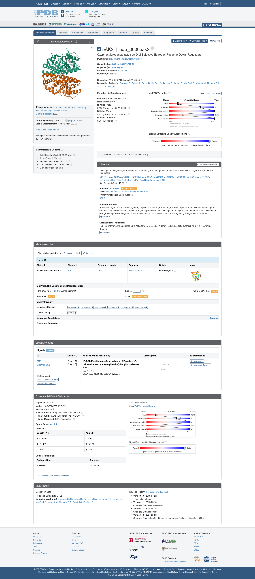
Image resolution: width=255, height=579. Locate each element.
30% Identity (72, 307)
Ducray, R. (168, 83)
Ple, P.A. (139, 179)
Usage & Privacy (40, 553)
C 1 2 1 (53, 424)
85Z (39, 361)
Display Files (180, 40)
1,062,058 (93, 11)
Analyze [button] (91, 3)
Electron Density (43, 110)
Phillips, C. (113, 86)
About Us (37, 536)
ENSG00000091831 (139, 297)
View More (106, 217)
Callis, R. (146, 83)
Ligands (135, 32)
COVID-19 (147, 3)
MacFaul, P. (189, 83)
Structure (63, 32)
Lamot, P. (178, 83)
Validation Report (61, 110)
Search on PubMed (129, 188)
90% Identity (112, 307)
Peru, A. (120, 179)
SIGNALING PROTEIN (123, 64)
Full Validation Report (144, 406)
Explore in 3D (75, 120)
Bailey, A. (136, 83)
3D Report (206, 93)
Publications (38, 543)
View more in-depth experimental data (53, 475)
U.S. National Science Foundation (88, 569)
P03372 (56, 290)
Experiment (93, 32)
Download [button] (104, 3)
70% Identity (99, 307)
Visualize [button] (78, 3)
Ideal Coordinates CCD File (48, 379)
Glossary (76, 546)
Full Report (217, 93)
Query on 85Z (43, 364)
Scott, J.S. (102, 86)
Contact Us (76, 536)
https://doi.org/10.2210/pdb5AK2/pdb (124, 58)
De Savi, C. (156, 83)
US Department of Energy (130, 569)
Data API (216, 40)
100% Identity (140, 307)
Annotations (77, 32)
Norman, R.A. (213, 83)
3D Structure (88, 253)
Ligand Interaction (44, 113)
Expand (214, 317)
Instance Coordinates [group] (46, 383)
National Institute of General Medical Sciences (69, 572)
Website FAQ (77, 543)
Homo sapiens (117, 67)
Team (35, 546)
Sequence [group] (68, 253)
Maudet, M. (201, 83)
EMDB (196, 549)
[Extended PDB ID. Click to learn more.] (152, 48)
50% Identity (86, 307)
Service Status (78, 549)
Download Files (198, 40)
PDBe (196, 540)
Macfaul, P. (172, 176)
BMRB (196, 546)
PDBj (196, 543)
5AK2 (102, 197)
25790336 (114, 188)
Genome (123, 32)
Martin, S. (194, 176)
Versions (148, 32)
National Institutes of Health (106, 572)
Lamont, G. (161, 176)
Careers (136, 3)
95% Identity (126, 307)
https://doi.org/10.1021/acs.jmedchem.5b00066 (126, 191)
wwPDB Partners (202, 533)
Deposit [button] (55, 3)
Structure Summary (45, 32)
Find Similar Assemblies (47, 129)
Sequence (109, 32)
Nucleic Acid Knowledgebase (174, 561)
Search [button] (66, 3)
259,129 (69, 11)
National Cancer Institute (174, 569)
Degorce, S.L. (105, 176)
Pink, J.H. (129, 179)
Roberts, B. (149, 179)
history (145, 154)
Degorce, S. (125, 83)
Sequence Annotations (74, 107)
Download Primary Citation (207, 164)
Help (205, 3)
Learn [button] (115, 3)
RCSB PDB (41, 4)
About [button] (125, 3)
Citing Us (37, 540)
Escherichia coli (125, 70)
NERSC (111, 574)
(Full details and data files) (157, 491)
